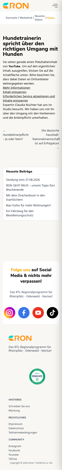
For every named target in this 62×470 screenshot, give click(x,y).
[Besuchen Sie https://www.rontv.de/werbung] (31, 238)
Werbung (14, 410)
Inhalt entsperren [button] (14, 92)
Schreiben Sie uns (19, 406)
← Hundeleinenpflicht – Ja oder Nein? (16, 134)
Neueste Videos (40, 17)
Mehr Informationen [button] (16, 88)
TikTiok (13, 459)
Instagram (15, 446)
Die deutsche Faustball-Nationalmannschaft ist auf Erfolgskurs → (46, 138)
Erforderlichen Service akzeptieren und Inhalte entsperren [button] (29, 98)
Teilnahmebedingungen (23, 432)
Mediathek (26, 17)
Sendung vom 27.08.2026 (23, 180)
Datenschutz (16, 428)
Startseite (11, 17)
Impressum (15, 424)
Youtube (14, 454)
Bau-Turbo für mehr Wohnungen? (28, 205)
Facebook (14, 450)
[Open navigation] (55, 5)
